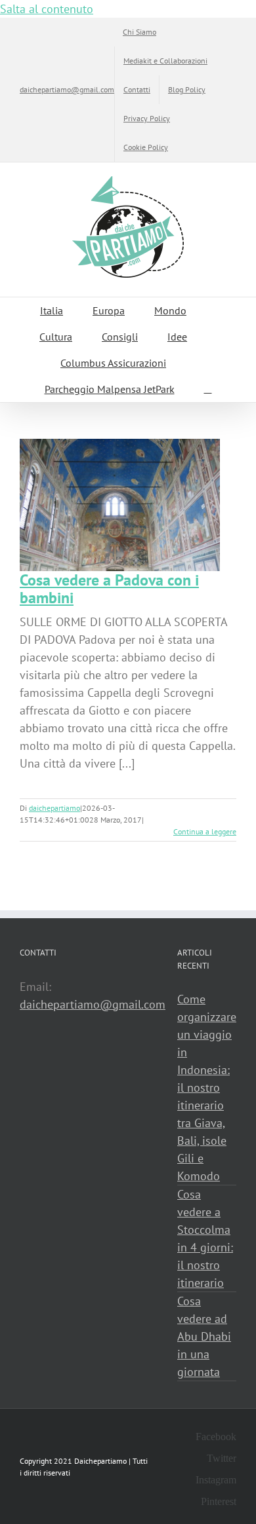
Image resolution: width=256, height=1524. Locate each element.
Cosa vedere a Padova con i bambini (109, 589)
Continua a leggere (204, 831)
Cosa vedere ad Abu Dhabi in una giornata (204, 1336)
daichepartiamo (54, 808)
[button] (208, 389)
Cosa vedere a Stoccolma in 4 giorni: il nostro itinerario (205, 1238)
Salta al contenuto (46, 8)
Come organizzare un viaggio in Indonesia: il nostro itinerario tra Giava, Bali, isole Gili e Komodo (206, 1087)
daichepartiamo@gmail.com (67, 89)
